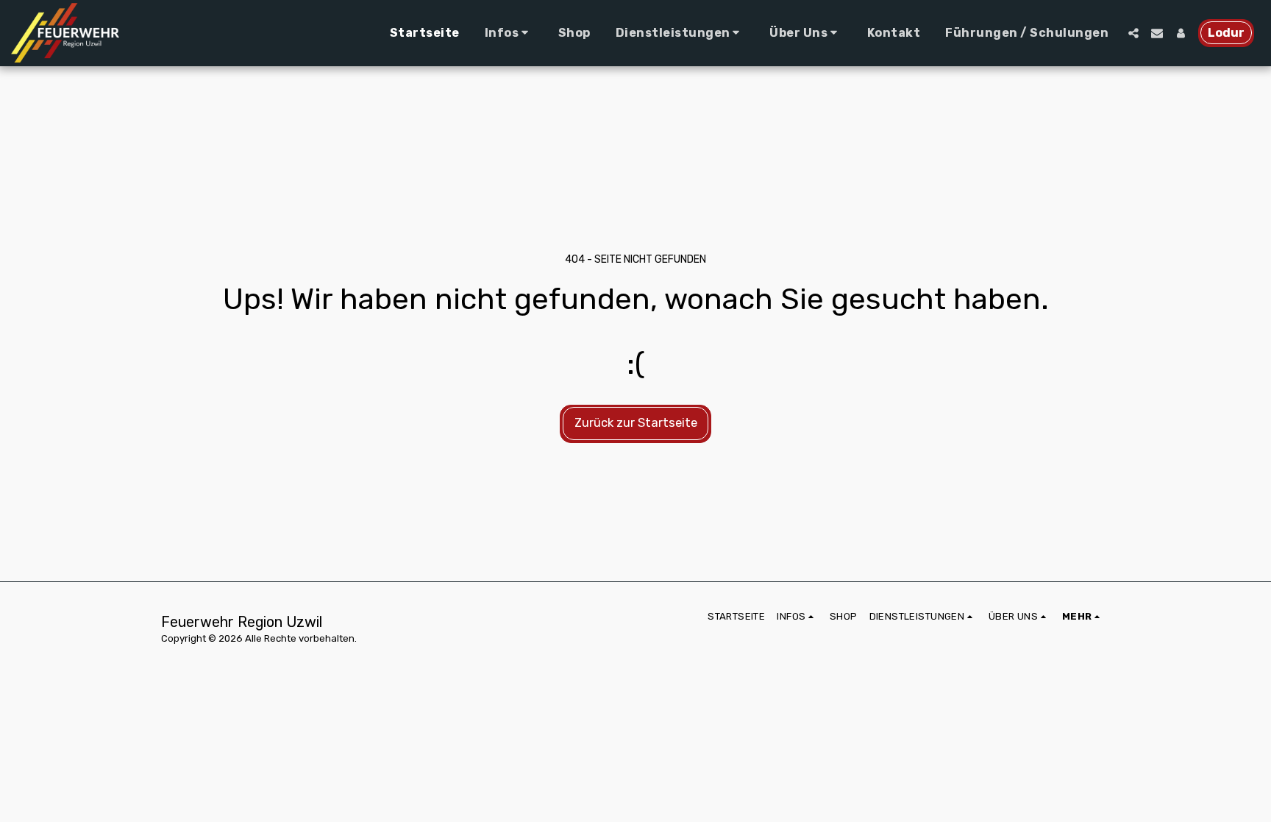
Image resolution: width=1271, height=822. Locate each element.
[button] (509, 33)
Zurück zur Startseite (635, 423)
